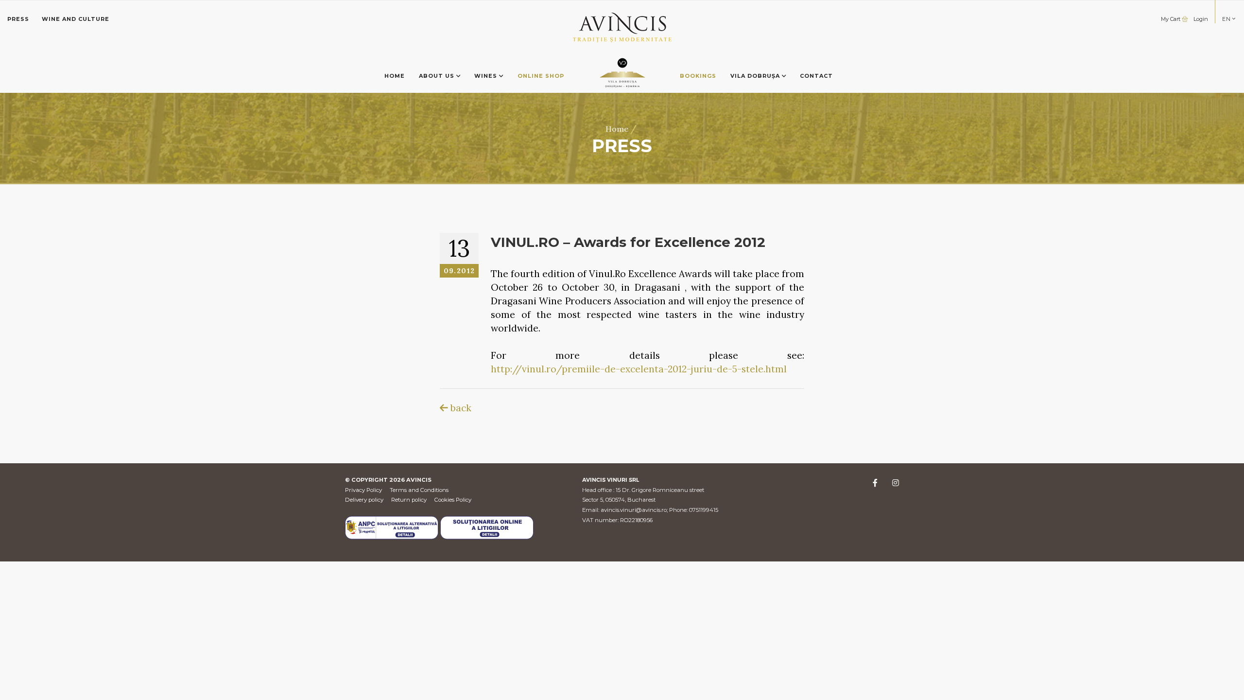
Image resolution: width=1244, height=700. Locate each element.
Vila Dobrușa (756, 75)
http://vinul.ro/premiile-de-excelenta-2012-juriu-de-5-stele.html (639, 369)
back (459, 408)
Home (394, 75)
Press (18, 19)
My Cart (1171, 19)
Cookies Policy (452, 499)
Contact (816, 75)
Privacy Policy (363, 490)
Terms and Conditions (419, 490)
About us (437, 75)
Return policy (409, 499)
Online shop (541, 75)
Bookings (698, 75)
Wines (486, 75)
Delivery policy (364, 499)
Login (1200, 19)
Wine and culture (75, 19)
